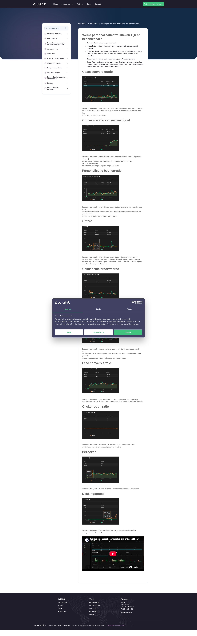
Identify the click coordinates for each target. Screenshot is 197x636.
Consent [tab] (68, 309)
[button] (67, 4)
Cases (60, 608)
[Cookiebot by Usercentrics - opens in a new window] (133, 302)
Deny (69, 332)
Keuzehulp (93, 611)
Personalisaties (94, 602)
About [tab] (129, 309)
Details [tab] (98, 309)
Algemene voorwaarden (116, 625)
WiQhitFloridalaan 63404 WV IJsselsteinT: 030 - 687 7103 (128, 605)
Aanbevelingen (94, 605)
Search (91, 614)
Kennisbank (82, 24)
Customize (97, 332)
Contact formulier (126, 612)
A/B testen (94, 24)
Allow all (128, 332)
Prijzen (60, 605)
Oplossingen (62, 602)
